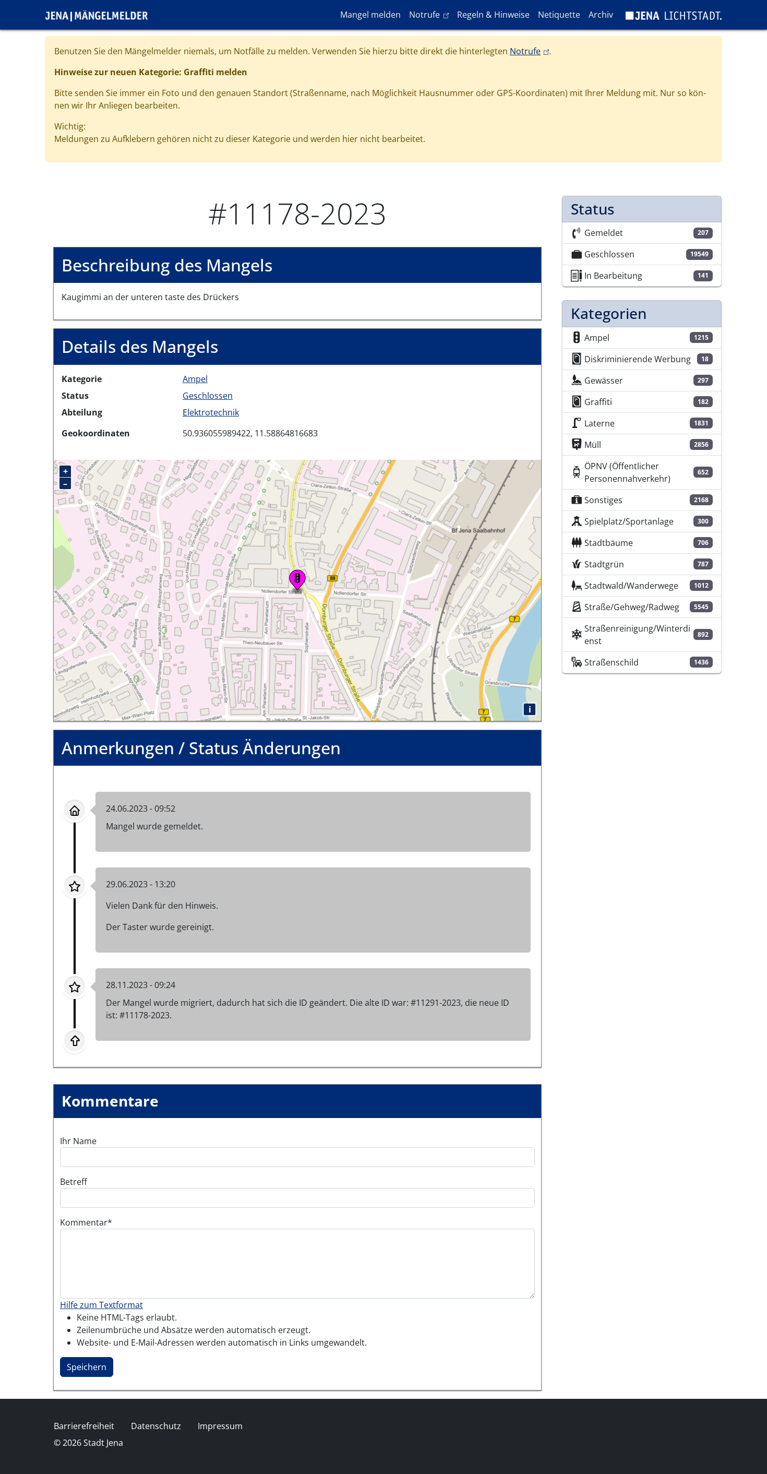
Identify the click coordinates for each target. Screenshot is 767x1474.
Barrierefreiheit (84, 1426)
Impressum (220, 1426)
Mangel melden (370, 14)
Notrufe (430, 14)
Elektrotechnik (211, 412)
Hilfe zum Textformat (101, 1305)
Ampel (195, 379)
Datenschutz (156, 1426)
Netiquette (559, 14)
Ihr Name (78, 1141)
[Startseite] (100, 14)
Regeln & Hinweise (493, 14)
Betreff (73, 1181)
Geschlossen (208, 395)
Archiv (601, 14)
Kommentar (83, 1222)
